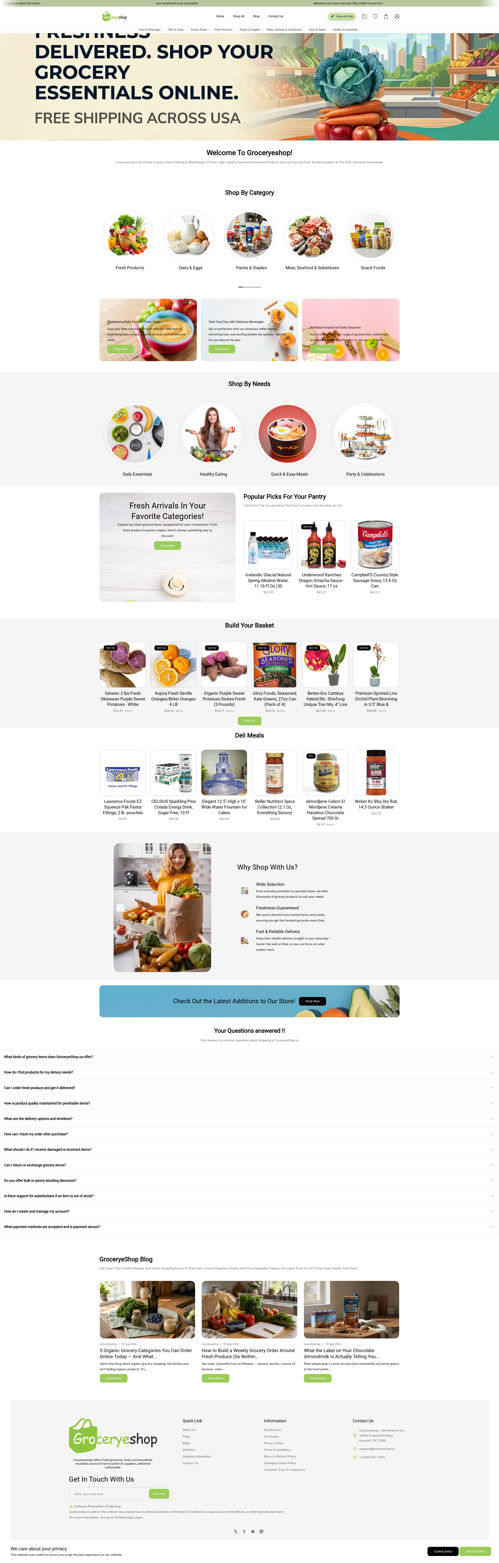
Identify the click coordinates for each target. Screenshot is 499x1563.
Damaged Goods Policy (280, 1463)
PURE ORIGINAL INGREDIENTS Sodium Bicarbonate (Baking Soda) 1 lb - (224, 810)
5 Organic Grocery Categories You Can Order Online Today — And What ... (146, 1353)
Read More (113, 1378)
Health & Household (345, 29)
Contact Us (190, 1463)
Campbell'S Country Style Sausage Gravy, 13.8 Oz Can (374, 580)
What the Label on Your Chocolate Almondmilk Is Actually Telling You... (341, 1353)
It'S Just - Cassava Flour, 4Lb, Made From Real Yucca (275, 699)
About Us (189, 1429)
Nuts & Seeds (317, 29)
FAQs (186, 1436)
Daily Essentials (137, 474)
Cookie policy (443, 1551)
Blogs (186, 1443)
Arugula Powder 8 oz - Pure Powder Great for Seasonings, (325, 699)
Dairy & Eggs (190, 267)
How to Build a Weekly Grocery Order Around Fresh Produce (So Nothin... (248, 1353)
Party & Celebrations (365, 474)
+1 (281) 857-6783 (372, 1457)
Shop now (120, 349)
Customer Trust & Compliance (284, 1469)
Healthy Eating (213, 474)
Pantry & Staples (250, 29)
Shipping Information (197, 1456)
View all (249, 721)
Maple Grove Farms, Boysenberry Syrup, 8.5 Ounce (275, 807)
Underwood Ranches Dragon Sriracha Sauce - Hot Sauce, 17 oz (321, 580)
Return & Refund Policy (280, 1456)
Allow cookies (475, 1551)
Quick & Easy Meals (289, 474)
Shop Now (167, 545)
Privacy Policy (273, 1443)
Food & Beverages (149, 29)
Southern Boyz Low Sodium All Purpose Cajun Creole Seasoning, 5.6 (376, 810)
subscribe (159, 1493)
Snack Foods (373, 267)
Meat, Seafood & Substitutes (284, 29)
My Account (272, 1429)
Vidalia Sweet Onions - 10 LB (376, 696)
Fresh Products (223, 29)
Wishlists (189, 1449)
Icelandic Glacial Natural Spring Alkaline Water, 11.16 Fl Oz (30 (268, 580)
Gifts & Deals (176, 29)
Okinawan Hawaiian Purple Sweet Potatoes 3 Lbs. (122, 699)
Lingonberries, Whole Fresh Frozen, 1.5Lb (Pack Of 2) (173, 699)
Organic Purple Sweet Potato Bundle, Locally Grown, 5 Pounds (224, 699)
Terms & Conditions (277, 1449)
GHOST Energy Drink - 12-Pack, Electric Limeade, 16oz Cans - (325, 807)
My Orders (271, 1436)
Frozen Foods (199, 29)
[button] (386, 16)
